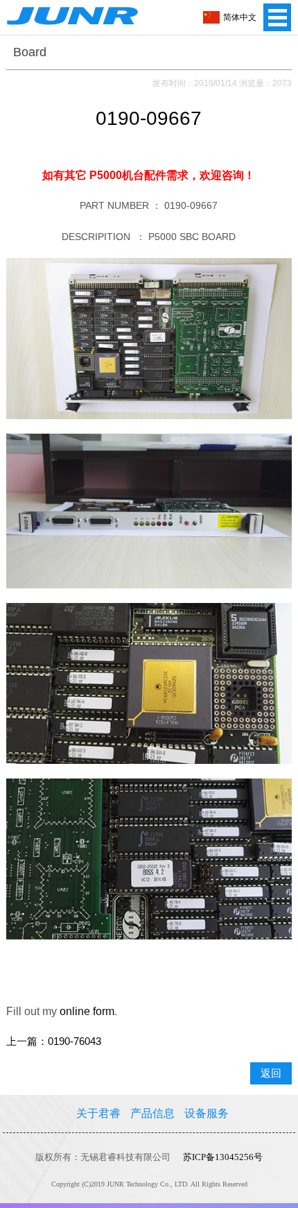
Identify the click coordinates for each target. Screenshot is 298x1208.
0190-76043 (74, 1041)
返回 (271, 1073)
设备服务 (206, 1113)
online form (87, 1011)
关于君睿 (98, 1113)
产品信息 (152, 1113)
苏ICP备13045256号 (223, 1157)
